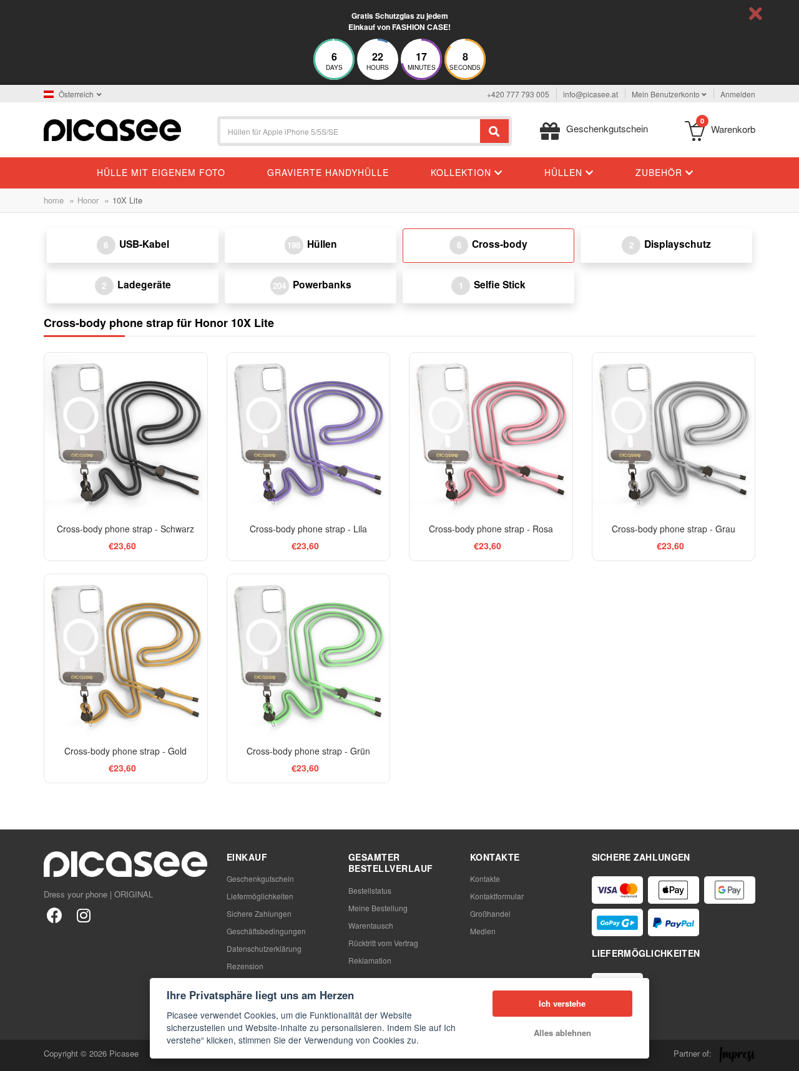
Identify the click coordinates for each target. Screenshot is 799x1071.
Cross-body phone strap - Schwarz (125, 528)
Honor (88, 200)
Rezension (245, 966)
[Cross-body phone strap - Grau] (673, 434)
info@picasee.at (590, 94)
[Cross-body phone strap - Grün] (308, 655)
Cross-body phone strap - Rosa (491, 528)
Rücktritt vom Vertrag (383, 942)
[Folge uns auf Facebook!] (54, 914)
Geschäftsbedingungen (266, 931)
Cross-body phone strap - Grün (308, 751)
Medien (483, 931)
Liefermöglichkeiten (260, 896)
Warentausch (370, 925)
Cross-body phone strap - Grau (673, 528)
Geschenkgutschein (260, 878)
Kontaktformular (497, 896)
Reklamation (369, 960)
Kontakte (485, 878)
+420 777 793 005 (518, 94)
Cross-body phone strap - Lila (308, 528)
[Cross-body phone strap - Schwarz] (125, 434)
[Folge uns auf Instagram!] (83, 914)
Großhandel (490, 913)
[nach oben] (16, 1055)
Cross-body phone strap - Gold (125, 751)
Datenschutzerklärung (264, 948)
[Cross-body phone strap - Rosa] (490, 434)
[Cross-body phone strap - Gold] (125, 655)
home (54, 200)
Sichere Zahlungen (259, 913)
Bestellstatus (369, 890)
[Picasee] (112, 129)
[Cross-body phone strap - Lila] (308, 434)
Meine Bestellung (378, 907)
